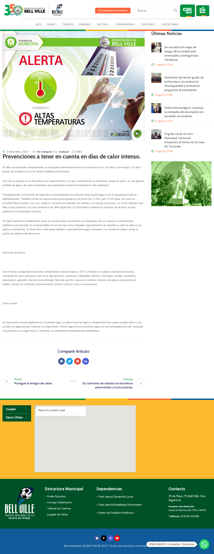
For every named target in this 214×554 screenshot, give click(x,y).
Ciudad (51, 24)
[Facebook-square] (97, 538)
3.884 (78, 152)
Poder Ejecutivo (56, 496)
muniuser (64, 152)
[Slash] (73, 381)
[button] (113, 10)
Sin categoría (44, 152)
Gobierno (84, 24)
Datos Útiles (14, 417)
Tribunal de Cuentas (59, 508)
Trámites (68, 24)
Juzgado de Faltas (57, 514)
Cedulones (147, 24)
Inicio (39, 24)
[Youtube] (117, 538)
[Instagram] (110, 538)
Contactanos (170, 24)
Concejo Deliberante (59, 502)
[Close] (104, 538)
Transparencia (124, 24)
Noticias (102, 24)
